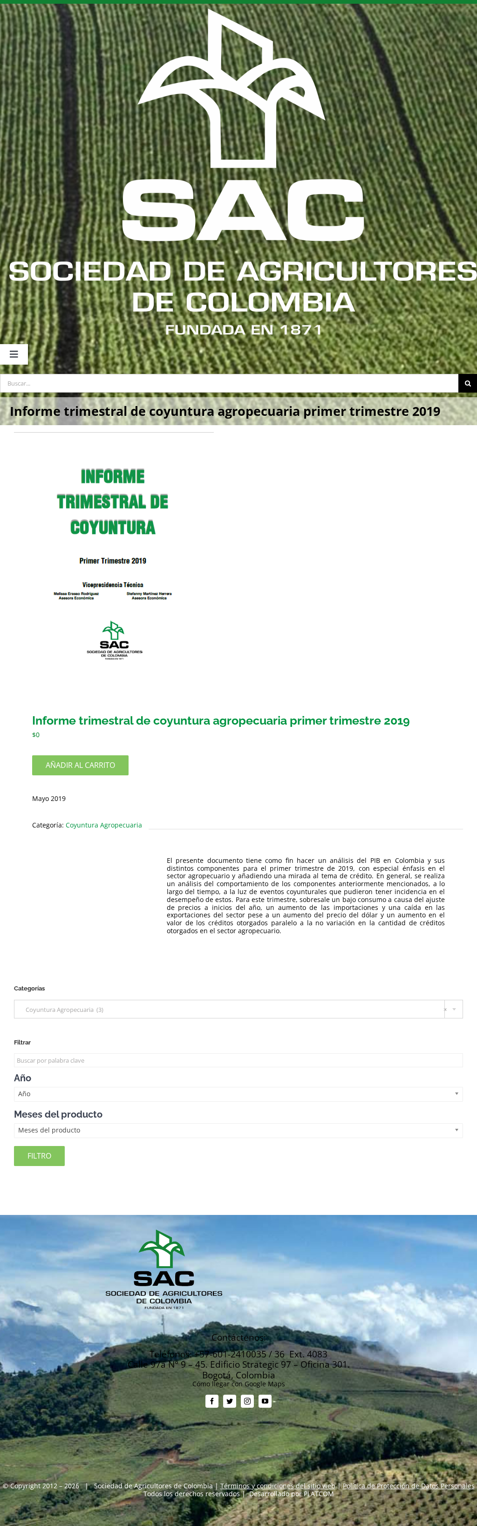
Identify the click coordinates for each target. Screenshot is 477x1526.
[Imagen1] (238, 562)
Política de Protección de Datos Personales (409, 1485)
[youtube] (265, 1401)
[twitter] (229, 1401)
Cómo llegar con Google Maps (238, 1383)
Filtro (39, 1156)
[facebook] (211, 1401)
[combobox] (238, 1009)
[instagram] (247, 1401)
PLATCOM (319, 1493)
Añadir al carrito (80, 765)
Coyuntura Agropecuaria (104, 825)
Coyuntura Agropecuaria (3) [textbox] (234, 1009)
